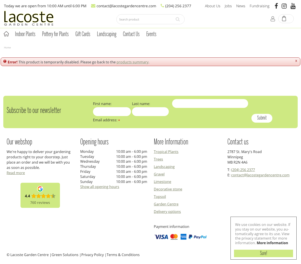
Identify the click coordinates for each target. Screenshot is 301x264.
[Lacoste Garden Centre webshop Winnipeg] (29, 18)
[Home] (6, 34)
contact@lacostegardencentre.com (260, 175)
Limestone (162, 181)
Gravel (159, 174)
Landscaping (164, 166)
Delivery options (167, 211)
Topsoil (160, 196)
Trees (158, 159)
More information (272, 242)
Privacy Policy (92, 254)
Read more (16, 172)
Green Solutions (65, 254)
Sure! (263, 253)
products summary (133, 62)
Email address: (106, 120)
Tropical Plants (166, 151)
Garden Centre (166, 204)
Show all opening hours (99, 186)
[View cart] (286, 19)
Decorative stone (168, 189)
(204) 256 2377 (243, 169)
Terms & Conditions (123, 254)
